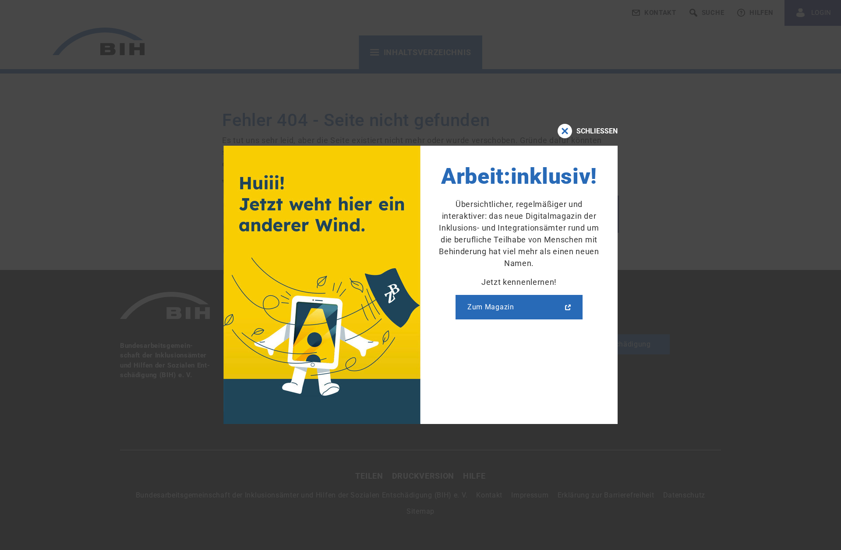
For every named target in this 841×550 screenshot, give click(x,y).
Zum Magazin (490, 307)
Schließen (597, 131)
